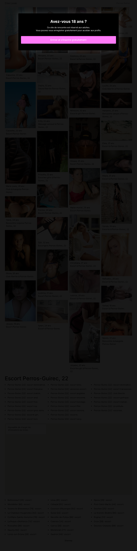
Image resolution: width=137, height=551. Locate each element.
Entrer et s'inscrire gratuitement (68, 39)
